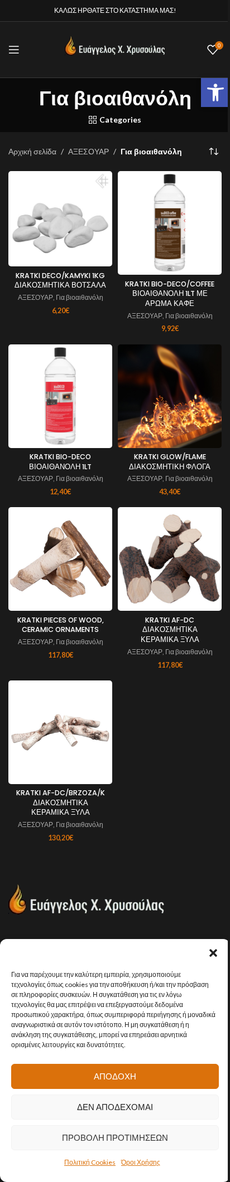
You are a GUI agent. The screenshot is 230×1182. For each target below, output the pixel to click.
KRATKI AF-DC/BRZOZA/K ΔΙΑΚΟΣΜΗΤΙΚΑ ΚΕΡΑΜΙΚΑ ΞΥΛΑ (60, 802)
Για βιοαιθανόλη (79, 297)
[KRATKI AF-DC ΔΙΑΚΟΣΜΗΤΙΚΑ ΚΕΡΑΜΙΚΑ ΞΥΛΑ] (170, 559)
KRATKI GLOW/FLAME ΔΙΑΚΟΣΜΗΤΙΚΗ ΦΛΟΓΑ (169, 461)
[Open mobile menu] (14, 49)
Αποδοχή (115, 1076)
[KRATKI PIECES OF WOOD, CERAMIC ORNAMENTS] (60, 559)
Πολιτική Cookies (90, 1162)
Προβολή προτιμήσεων (115, 1137)
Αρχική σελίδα (32, 151)
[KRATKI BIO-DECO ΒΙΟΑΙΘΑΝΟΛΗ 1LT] (60, 396)
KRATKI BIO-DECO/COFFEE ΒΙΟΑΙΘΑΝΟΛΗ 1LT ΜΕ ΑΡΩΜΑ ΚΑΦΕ (169, 293)
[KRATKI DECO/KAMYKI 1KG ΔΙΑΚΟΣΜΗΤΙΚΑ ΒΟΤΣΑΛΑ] (60, 218)
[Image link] (86, 904)
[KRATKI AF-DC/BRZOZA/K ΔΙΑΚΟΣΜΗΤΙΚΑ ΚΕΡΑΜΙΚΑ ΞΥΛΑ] (60, 732)
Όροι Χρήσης (140, 1162)
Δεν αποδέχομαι (115, 1107)
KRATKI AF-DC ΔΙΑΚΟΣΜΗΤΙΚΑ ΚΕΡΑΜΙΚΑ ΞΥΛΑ (170, 629)
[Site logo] (115, 48)
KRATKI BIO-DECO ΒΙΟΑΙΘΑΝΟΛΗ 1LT (60, 461)
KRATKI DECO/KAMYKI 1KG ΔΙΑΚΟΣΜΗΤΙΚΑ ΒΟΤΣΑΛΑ (60, 280)
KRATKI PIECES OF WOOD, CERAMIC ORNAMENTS (60, 625)
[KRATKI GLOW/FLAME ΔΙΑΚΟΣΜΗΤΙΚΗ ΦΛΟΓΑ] (170, 396)
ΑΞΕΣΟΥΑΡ (88, 151)
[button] (215, 92)
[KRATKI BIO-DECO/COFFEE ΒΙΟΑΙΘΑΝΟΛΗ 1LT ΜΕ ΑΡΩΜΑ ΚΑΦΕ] (170, 223)
